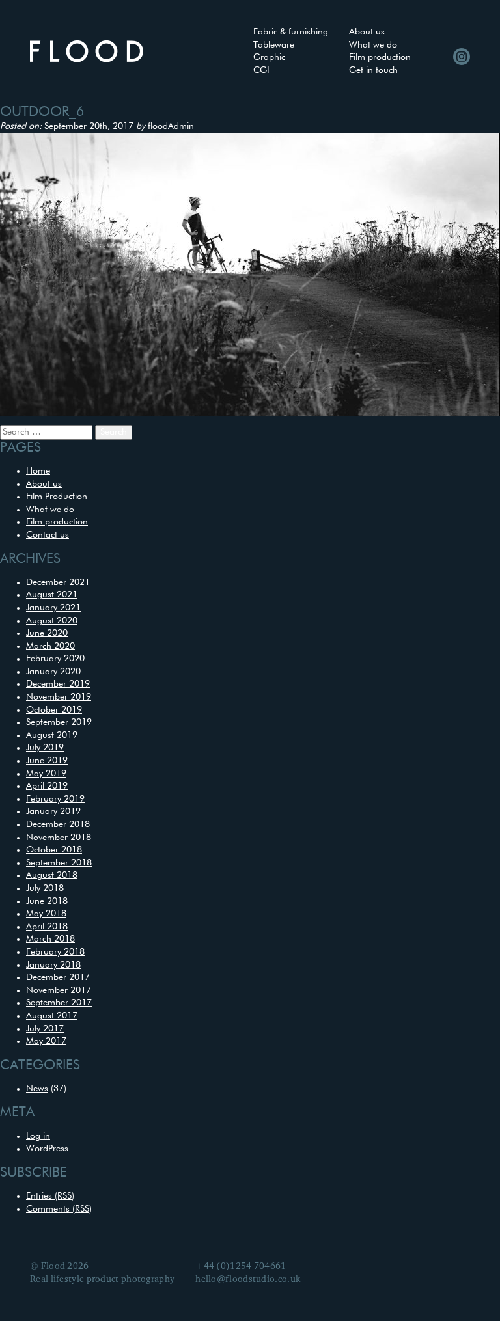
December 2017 (58, 977)
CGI (261, 70)
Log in (38, 1136)
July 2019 (45, 747)
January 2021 (53, 607)
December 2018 (58, 824)
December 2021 (58, 582)
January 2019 (53, 811)
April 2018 (47, 926)
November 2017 (58, 990)
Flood (86, 51)
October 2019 (54, 710)
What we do (373, 44)
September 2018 (59, 862)
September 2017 (59, 1002)
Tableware (273, 44)
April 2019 (47, 786)
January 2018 (53, 965)
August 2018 (51, 875)
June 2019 (47, 760)
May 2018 (46, 913)
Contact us (47, 534)
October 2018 (54, 849)
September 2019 (59, 722)
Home (38, 471)
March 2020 (50, 646)
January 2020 (53, 671)
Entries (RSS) (50, 1196)
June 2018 (47, 901)
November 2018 (58, 837)
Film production (380, 57)
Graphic (269, 57)
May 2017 (46, 1041)
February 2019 (55, 799)
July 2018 (45, 888)
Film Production (56, 496)
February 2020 (55, 658)
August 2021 (51, 594)
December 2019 (58, 683)
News (37, 1088)
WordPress (47, 1148)
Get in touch (373, 70)
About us (367, 31)
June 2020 (47, 633)
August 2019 (51, 735)
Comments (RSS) (59, 1209)
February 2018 (55, 952)
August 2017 (51, 1015)
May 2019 (46, 773)
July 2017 (45, 1028)
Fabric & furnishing (290, 31)
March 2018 (50, 939)
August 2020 (51, 620)
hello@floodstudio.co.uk (247, 1279)
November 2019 (58, 696)
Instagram (461, 56)
